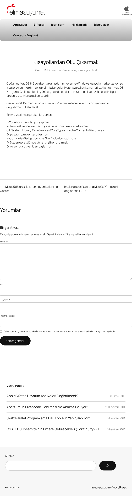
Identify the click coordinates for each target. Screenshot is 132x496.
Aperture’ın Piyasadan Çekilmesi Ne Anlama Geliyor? (47, 407)
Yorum (4, 241)
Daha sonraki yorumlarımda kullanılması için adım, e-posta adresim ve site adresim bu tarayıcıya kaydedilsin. (60, 331)
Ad (2, 284)
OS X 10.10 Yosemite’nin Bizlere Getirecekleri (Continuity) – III (54, 429)
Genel (66, 70)
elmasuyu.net (12, 487)
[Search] (107, 466)
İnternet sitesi (7, 315)
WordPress (119, 487)
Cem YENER (42, 70)
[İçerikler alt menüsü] (64, 25)
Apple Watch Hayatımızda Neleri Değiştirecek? (43, 396)
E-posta (5, 300)
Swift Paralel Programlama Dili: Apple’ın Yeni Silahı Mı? (48, 418)
